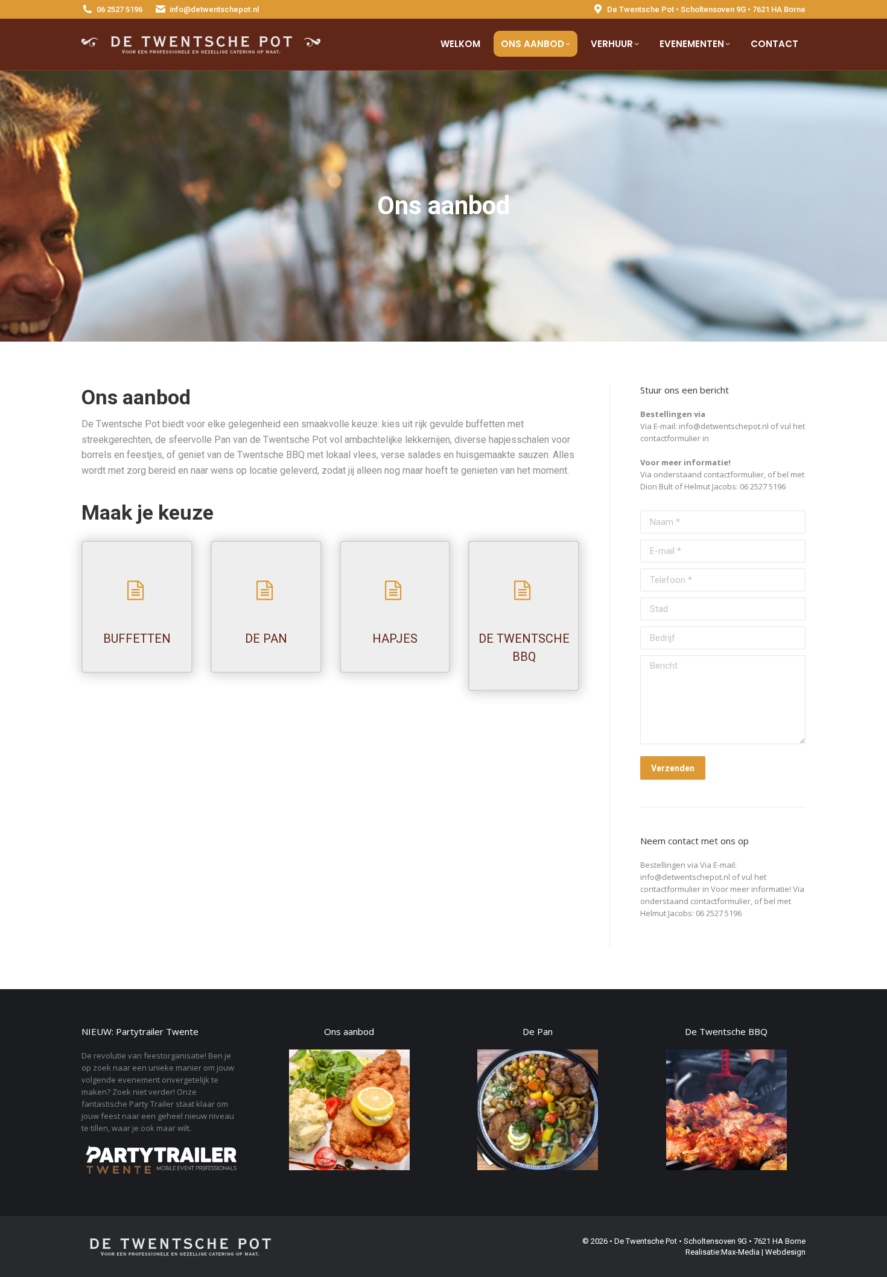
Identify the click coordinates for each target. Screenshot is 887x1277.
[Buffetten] (137, 590)
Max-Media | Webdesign (763, 1251)
